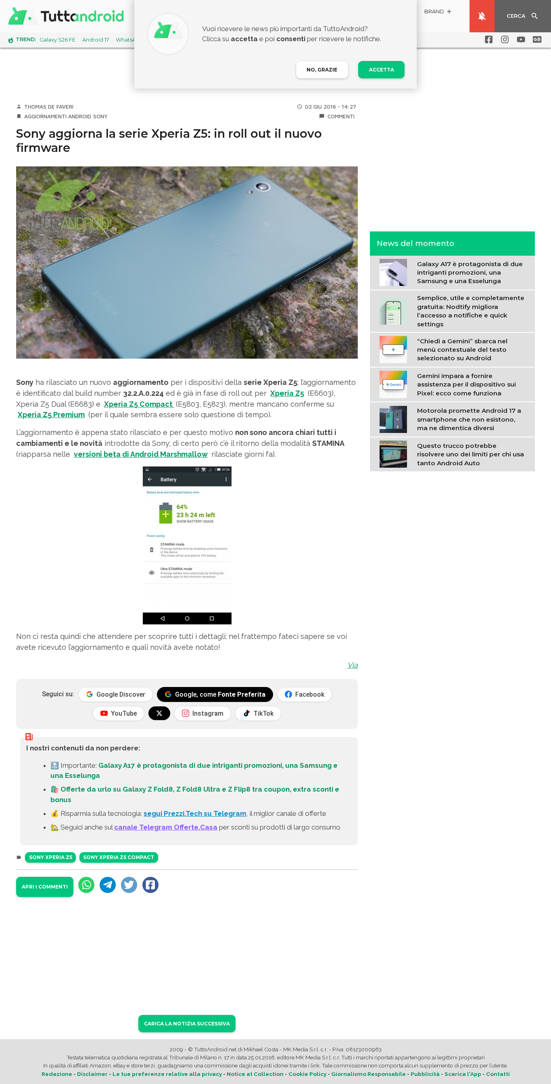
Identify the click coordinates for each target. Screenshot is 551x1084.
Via (352, 665)
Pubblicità (425, 1074)
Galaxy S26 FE (57, 40)
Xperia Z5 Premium (51, 414)
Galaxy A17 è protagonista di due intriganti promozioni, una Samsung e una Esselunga (470, 272)
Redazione (57, 1074)
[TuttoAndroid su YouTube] (519, 40)
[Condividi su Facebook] (150, 885)
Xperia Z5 (287, 393)
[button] (438, 13)
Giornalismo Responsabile (368, 1074)
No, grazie (322, 70)
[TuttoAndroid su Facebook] (487, 40)
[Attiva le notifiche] (482, 16)
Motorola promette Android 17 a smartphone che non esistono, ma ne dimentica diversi (469, 419)
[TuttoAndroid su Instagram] (503, 40)
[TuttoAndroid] (67, 16)
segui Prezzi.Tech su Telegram (195, 813)
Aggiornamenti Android (57, 116)
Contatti (498, 1074)
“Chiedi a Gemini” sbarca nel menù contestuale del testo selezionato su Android (462, 349)
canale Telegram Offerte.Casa (165, 827)
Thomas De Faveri (48, 106)
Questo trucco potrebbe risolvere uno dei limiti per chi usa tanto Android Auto (470, 454)
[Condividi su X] (129, 885)
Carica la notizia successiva (187, 1024)
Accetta (381, 70)
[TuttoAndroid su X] (159, 713)
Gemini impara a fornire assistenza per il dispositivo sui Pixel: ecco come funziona (466, 384)
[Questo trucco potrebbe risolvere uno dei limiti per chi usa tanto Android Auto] (395, 454)
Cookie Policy (307, 1074)
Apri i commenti (45, 887)
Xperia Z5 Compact (139, 404)
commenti (341, 116)
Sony (100, 116)
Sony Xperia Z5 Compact (118, 857)
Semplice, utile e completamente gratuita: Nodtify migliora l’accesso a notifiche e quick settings (470, 311)
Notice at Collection (255, 1074)
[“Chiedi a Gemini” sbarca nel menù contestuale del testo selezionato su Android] (395, 349)
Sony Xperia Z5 (50, 857)
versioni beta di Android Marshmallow (141, 454)
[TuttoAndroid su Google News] (536, 40)
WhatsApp (129, 40)
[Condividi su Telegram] (108, 885)
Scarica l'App (463, 1074)
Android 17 (95, 40)
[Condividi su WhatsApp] (86, 885)
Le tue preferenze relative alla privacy (167, 1074)
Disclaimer (92, 1074)
